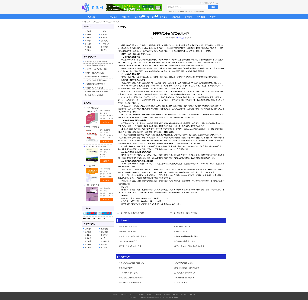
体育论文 (88, 47)
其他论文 (104, 50)
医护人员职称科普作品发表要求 (131, 278)
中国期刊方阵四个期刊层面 (184, 278)
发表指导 (163, 17)
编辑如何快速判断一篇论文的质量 (186, 268)
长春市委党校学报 (92, 108)
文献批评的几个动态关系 (94, 88)
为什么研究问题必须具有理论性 (96, 62)
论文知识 (176, 17)
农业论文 (104, 41)
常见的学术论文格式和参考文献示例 (132, 236)
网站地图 (192, 294)
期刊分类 (126, 17)
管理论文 (104, 47)
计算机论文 (105, 44)
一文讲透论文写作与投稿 (128, 273)
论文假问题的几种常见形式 (95, 73)
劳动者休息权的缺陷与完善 (134, 213)
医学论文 (104, 31)
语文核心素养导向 (173, 11)
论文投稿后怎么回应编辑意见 (130, 283)
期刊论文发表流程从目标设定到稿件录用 (189, 246)
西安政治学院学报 (92, 127)
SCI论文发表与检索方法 (128, 241)
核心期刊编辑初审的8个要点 (184, 241)
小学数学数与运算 (186, 11)
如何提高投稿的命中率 (127, 231)
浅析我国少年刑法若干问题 (187, 213)
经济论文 (88, 31)
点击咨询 (106, 122)
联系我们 (201, 17)
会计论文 (88, 44)
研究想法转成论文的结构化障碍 (96, 76)
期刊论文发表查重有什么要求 (130, 246)
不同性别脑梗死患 (199, 11)
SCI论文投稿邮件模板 (182, 226)
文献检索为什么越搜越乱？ (95, 95)
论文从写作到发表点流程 (183, 263)
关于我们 (213, 17)
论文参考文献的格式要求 (128, 226)
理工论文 (88, 50)
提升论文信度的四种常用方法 (185, 273)
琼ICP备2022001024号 (170, 297)
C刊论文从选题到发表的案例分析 (131, 263)
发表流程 (188, 17)
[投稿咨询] (90, 215)
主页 (92, 22)
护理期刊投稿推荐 (126, 268)
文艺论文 (104, 34)
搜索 (213, 7)
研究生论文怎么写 (180, 231)
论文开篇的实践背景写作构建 (96, 80)
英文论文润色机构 (180, 283)
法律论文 (107, 22)
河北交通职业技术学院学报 (96, 146)
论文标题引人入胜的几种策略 (96, 69)
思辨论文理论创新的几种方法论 (96, 91)
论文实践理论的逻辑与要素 (95, 65)
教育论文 (104, 38)
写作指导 (151, 17)
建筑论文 (88, 34)
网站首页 (113, 17)
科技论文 (88, 41)
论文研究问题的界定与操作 (95, 84)
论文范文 (138, 17)
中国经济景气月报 (92, 185)
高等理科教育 (91, 166)
